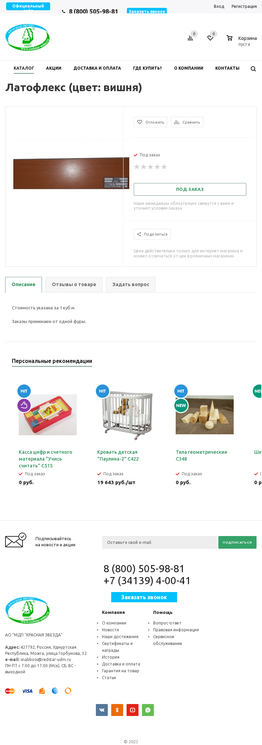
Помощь (163, 612)
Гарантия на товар (120, 671)
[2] (144, 167)
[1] (137, 167)
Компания (113, 612)
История (110, 657)
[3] (150, 167)
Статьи (109, 677)
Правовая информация (176, 630)
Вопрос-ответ (167, 623)
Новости (110, 630)
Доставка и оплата (121, 664)
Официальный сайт (28, 8)
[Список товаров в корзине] (242, 43)
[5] (164, 167)
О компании (114, 623)
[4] (157, 167)
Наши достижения (120, 636)
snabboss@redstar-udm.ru (45, 659)
